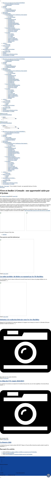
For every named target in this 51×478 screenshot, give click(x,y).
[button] (48, 475)
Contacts (4, 461)
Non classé (6, 186)
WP (6, 475)
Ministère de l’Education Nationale (10, 468)
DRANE (4, 470)
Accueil (1, 186)
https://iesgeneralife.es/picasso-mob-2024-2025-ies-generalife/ (37, 210)
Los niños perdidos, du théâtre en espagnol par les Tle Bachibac (21, 276)
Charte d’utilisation (7, 460)
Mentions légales (6, 459)
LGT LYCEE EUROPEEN (9, 472)
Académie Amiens (6, 467)
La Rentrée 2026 (5, 442)
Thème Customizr (19, 475)
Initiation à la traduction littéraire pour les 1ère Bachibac (19, 319)
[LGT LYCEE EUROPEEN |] (3, 113)
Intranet (4, 469)
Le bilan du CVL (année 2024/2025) (12, 381)
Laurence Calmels (5, 196)
